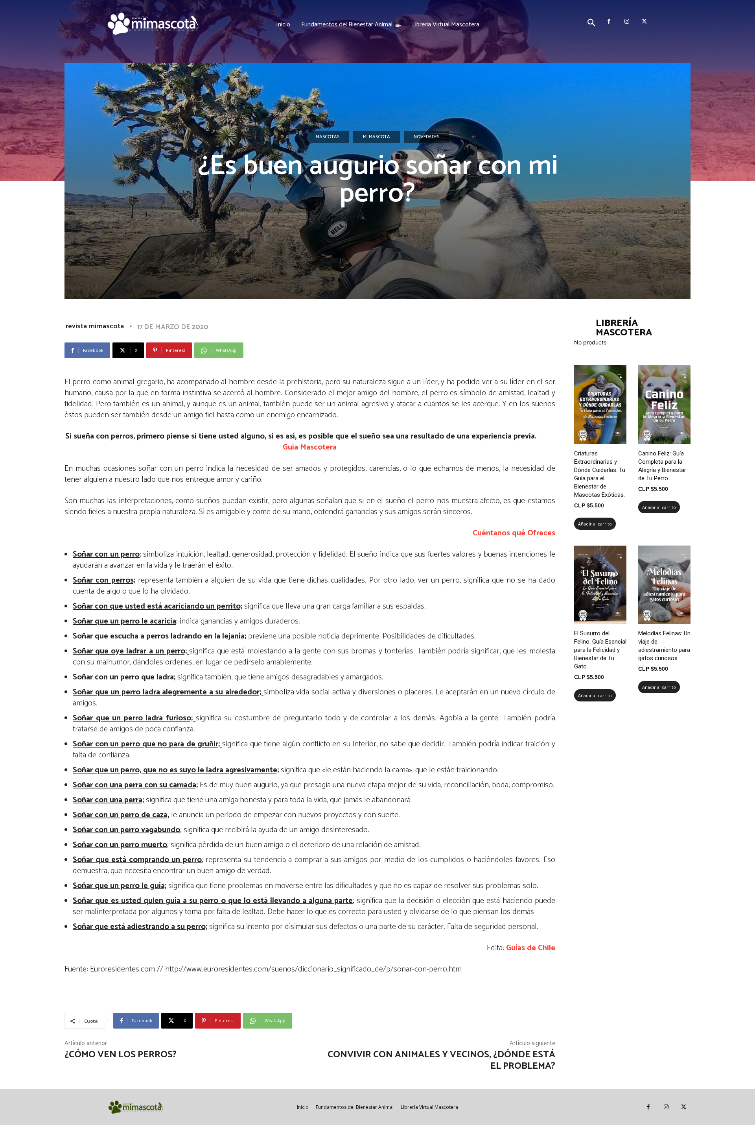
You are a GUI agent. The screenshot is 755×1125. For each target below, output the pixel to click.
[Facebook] (609, 21)
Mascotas (327, 137)
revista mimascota (95, 326)
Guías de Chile (530, 948)
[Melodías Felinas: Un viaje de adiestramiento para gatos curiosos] (664, 585)
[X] (644, 21)
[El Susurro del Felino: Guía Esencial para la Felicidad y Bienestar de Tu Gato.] (600, 585)
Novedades (426, 137)
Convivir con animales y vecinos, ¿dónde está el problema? (441, 1060)
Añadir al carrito (595, 524)
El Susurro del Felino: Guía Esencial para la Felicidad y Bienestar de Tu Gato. (600, 650)
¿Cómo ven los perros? (120, 1054)
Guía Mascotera (310, 447)
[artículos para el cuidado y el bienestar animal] (153, 23)
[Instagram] (626, 21)
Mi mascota (376, 137)
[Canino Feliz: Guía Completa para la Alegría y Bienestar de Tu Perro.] (664, 404)
